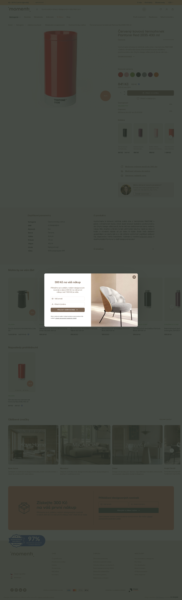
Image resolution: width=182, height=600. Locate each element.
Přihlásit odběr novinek (66, 310)
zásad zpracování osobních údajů (65, 318)
